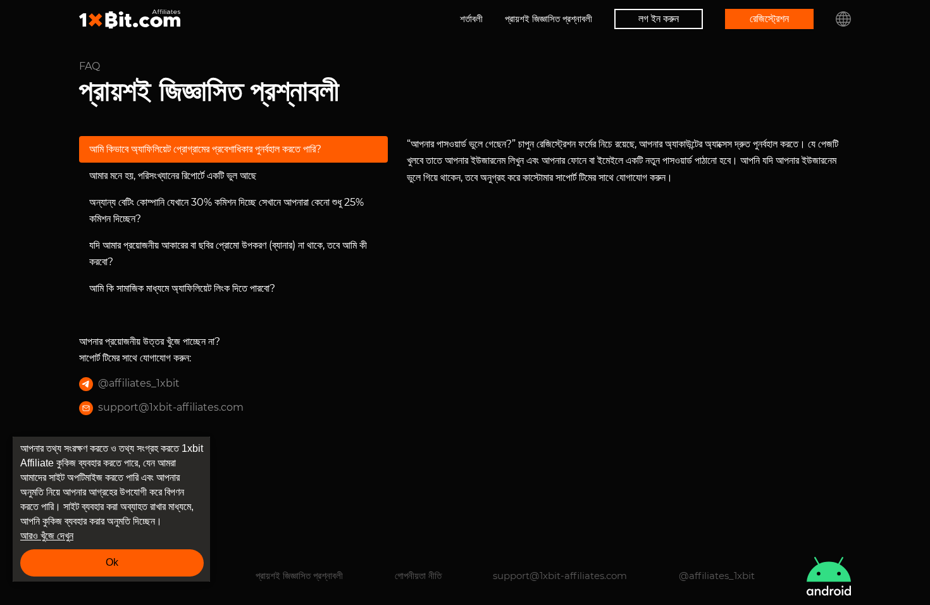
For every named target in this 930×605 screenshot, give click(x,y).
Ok (112, 562)
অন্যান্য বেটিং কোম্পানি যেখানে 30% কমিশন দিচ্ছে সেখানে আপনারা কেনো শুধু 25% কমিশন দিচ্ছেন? (226, 210)
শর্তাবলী (471, 19)
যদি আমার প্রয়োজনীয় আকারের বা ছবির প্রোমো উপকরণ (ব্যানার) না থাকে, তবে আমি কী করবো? (228, 253)
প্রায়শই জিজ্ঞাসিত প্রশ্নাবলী (548, 19)
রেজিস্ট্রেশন (769, 19)
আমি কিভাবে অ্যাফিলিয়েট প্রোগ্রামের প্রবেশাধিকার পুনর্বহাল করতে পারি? (205, 149)
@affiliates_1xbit (139, 383)
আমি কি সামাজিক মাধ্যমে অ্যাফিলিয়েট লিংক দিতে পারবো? (182, 288)
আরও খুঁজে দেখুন (46, 535)
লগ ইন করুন (658, 19)
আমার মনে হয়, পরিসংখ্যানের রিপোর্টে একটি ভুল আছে (172, 176)
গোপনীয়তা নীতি (418, 576)
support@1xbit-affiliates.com (171, 407)
